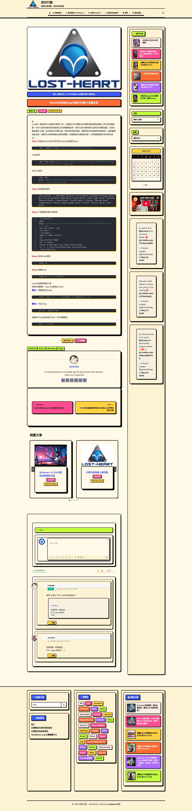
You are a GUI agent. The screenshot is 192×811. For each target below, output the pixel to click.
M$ (81, 703)
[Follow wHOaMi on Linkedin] (85, 380)
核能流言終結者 (112, 13)
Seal (81, 742)
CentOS (32, 348)
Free (94, 709)
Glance (82, 753)
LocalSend (84, 709)
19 (142, 171)
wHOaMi (42, 111)
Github (92, 736)
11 (138, 167)
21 (150, 171)
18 (138, 171)
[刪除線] (60, 557)
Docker (83, 736)
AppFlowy (84, 731)
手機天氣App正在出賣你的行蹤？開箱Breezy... (149, 97)
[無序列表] (66, 557)
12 (142, 167)
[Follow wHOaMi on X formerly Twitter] (67, 380)
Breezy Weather (98, 725)
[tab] (69, 500)
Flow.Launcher (105, 747)
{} (78, 557)
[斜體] (53, 557)
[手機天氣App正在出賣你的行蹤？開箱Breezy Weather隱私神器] (135, 98)
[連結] (75, 557)
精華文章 (61, 94)
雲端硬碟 (58, 13)
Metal (102, 709)
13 (146, 167)
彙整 (135, 132)
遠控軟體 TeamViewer (76, 13)
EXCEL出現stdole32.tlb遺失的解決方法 (49, 406)
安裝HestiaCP (95, 13)
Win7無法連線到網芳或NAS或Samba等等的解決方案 (97, 407)
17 (134, 171)
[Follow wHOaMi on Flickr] (80, 380)
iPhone (82, 747)
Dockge (95, 731)
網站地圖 (138, 13)
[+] (81, 557)
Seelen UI (83, 725)
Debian (102, 736)
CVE (88, 703)
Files (110, 720)
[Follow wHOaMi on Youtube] (76, 380)
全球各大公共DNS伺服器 (150, 41)
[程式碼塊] (72, 557)
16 (158, 167)
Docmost (98, 703)
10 (134, 167)
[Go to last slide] (33, 469)
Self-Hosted (85, 714)
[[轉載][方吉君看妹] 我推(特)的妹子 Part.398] (135, 65)
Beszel (92, 747)
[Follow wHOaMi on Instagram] (72, 380)
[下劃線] (57, 557)
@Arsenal (143, 231)
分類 (135, 113)
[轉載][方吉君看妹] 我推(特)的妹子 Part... (150, 64)
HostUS (99, 758)
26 (142, 175)
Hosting (107, 714)
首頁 (54, 94)
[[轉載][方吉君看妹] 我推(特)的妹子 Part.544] (135, 87)
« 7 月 (145, 185)
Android (102, 753)
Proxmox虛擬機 (86, 758)
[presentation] (51, 455)
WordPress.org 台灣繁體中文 (44, 735)
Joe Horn (51, 638)
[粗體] (50, 557)
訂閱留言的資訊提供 (39, 731)
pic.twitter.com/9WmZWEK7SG (146, 355)
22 (154, 171)
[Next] (114, 469)
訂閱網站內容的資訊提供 (41, 728)
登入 (33, 724)
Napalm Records (86, 720)
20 (146, 171)
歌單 (126, 13)
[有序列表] (63, 557)
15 (154, 167)
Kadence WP (114, 804)
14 (150, 167)
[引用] (69, 557)
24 (134, 175)
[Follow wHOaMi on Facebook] (63, 380)
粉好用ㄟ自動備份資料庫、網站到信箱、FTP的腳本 (149, 53)
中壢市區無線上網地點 (97, 472)
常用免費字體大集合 (150, 74)
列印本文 (68, 340)
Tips (61, 348)
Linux (41, 348)
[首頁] (50, 13)
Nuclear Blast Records (96, 742)
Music (92, 753)
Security (52, 348)
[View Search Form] (163, 13)
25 (138, 175)
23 (158, 171)
